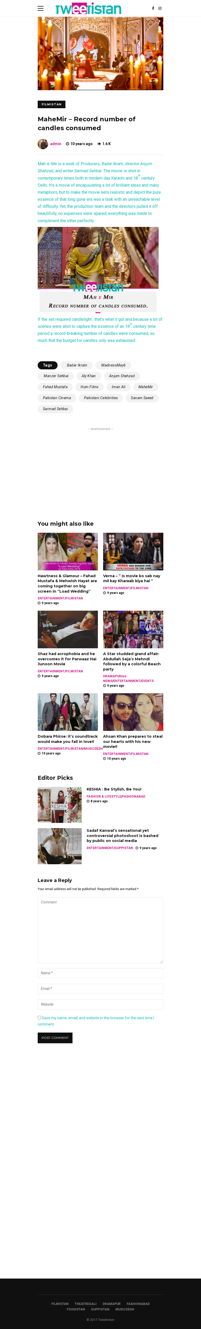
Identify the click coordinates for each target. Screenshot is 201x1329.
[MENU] (40, 8)
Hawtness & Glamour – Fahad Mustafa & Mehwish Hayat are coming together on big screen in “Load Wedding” (67, 584)
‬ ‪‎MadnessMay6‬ (113, 365)
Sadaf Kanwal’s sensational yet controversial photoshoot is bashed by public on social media (122, 835)
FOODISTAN (76, 1309)
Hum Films (90, 387)
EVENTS (147, 681)
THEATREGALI (86, 1304)
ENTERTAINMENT (51, 598)
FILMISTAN (52, 104)
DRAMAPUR (112, 676)
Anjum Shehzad (122, 376)
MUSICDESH (93, 749)
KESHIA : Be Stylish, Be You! (114, 789)
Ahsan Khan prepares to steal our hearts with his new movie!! (133, 741)
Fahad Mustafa (55, 387)
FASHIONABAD (133, 796)
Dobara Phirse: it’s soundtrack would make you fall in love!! (68, 739)
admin (55, 144)
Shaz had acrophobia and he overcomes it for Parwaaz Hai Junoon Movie (67, 658)
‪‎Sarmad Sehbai (55, 409)
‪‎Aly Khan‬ (89, 376)
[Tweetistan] (88, 15)
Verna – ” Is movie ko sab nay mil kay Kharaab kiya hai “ (131, 578)
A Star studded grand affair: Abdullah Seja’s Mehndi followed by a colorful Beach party (132, 661)
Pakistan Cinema (57, 398)
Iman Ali (118, 387)
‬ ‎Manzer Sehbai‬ (56, 376)
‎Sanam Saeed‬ (142, 398)
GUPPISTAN (124, 848)
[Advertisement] (100, 468)
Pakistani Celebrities (101, 398)
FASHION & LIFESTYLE (104, 796)
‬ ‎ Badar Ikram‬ (76, 365)
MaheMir (145, 387)
